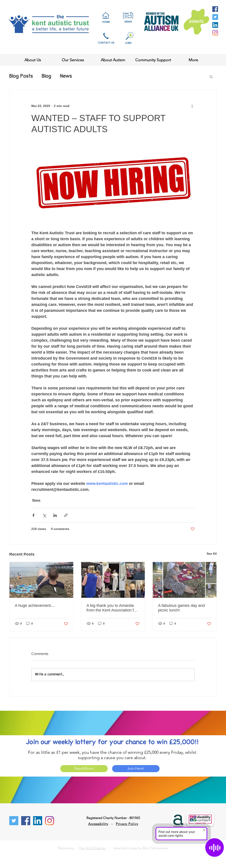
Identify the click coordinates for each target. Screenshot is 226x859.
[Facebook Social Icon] (215, 9)
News (66, 76)
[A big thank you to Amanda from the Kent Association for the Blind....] (113, 580)
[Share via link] (66, 515)
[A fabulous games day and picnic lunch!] (185, 580)
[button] (211, 76)
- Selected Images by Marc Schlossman (137, 848)
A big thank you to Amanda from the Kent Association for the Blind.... (112, 608)
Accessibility (98, 824)
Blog (46, 76)
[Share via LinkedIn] (55, 515)
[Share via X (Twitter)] (44, 515)
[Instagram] (215, 33)
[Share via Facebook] (33, 515)
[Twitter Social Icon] (215, 17)
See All (212, 553)
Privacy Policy (127, 824)
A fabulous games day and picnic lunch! (181, 607)
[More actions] (192, 106)
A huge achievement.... (35, 605)
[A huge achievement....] (41, 580)
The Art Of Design (92, 848)
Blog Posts (21, 76)
